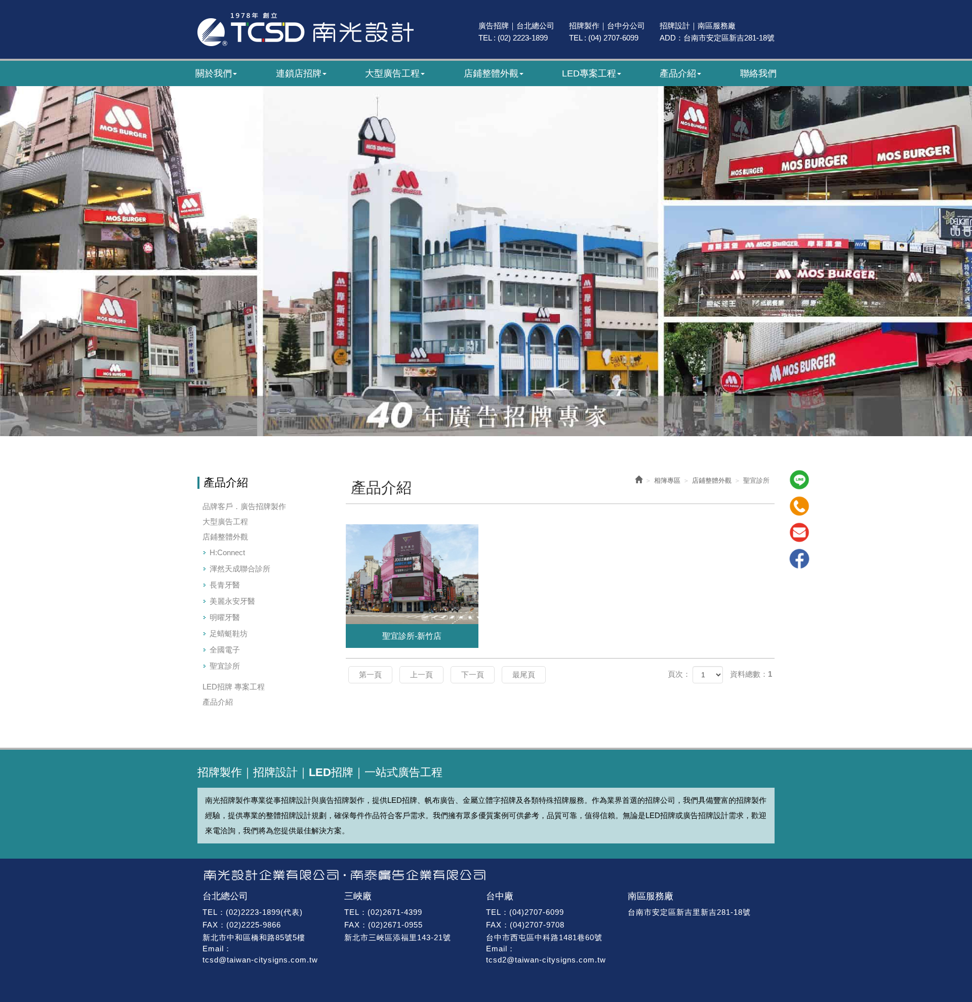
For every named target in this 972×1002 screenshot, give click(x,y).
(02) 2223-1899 (523, 37)
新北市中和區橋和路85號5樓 (253, 937)
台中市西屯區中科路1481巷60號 (544, 937)
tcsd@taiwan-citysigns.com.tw (260, 959)
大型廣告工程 (225, 521)
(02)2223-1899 (253, 912)
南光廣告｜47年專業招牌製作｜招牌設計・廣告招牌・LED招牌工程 (305, 29)
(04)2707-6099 (536, 912)
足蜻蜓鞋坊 (229, 633)
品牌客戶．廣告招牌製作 (244, 506)
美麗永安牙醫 (232, 601)
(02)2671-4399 (395, 912)
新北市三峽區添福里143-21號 (397, 937)
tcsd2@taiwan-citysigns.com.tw (546, 959)
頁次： (679, 674)
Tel (799, 506)
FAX (210, 924)
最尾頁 (523, 674)
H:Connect (227, 552)
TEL (210, 912)
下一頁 (472, 674)
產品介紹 (217, 702)
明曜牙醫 (225, 617)
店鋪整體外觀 (225, 536)
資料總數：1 (751, 674)
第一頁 (370, 674)
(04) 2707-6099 (613, 37)
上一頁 (421, 674)
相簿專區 (667, 480)
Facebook (799, 558)
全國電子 (225, 649)
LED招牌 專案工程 (233, 686)
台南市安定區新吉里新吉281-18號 (689, 912)
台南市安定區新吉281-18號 (729, 37)
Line (799, 479)
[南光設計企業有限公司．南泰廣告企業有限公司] (486, 875)
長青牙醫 (225, 585)
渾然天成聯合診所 (240, 568)
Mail (799, 532)
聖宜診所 (225, 666)
